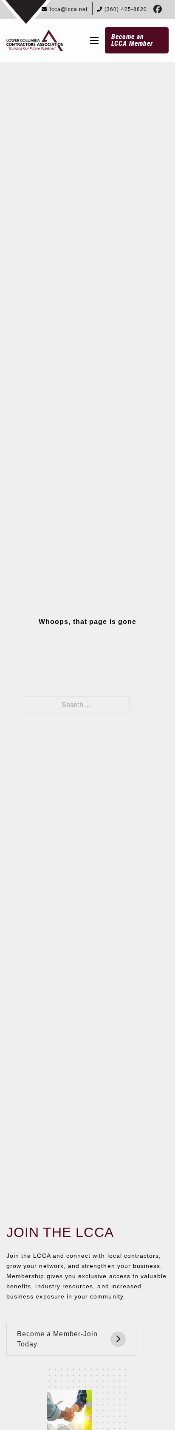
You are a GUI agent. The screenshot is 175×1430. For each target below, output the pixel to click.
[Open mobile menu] (94, 40)
